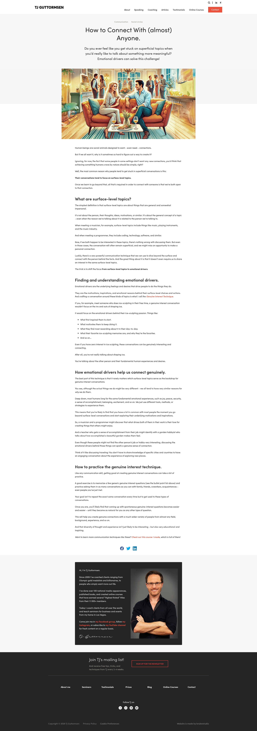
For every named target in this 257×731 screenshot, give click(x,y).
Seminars (86, 686)
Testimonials (179, 9)
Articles (165, 9)
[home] (49, 7)
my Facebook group (105, 621)
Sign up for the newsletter (150, 663)
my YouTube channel (116, 624)
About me (65, 686)
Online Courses (196, 9)
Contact (215, 9)
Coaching (152, 9)
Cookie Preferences (109, 723)
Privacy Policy (90, 723)
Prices (129, 686)
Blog (149, 686)
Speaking (138, 9)
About (127, 9)
